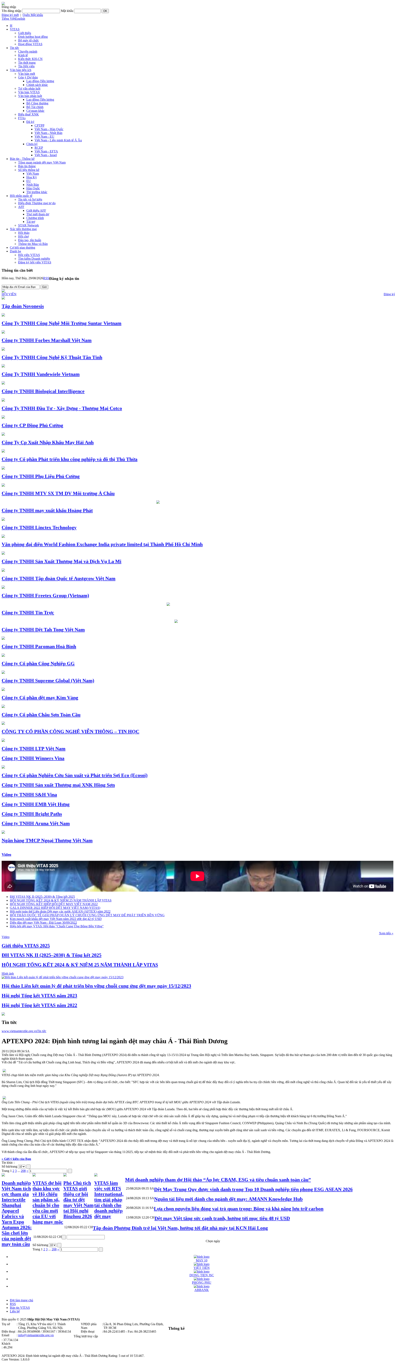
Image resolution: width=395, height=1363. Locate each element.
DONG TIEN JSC (201, 1275)
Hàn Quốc (33, 188)
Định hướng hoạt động (33, 36)
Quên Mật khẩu (33, 15)
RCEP (39, 147)
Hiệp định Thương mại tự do (37, 203)
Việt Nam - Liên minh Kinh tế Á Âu (58, 140)
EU (28, 181)
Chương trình (35, 218)
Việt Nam (32, 173)
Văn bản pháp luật (30, 96)
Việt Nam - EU (44, 136)
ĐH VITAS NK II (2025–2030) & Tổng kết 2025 (42, 896)
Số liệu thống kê (28, 170)
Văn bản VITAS (29, 92)
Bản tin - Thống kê (22, 158)
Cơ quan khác (35, 110)
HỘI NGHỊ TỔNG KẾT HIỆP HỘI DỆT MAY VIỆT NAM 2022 (54, 904)
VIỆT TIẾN (202, 1268)
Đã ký (30, 121)
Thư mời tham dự (37, 214)
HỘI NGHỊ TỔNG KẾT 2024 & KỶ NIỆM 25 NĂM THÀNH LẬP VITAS (61, 900)
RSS (46, 278)
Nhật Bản (32, 184)
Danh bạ (15, 251)
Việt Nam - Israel (46, 155)
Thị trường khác (36, 192)
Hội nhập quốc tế (21, 195)
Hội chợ (23, 236)
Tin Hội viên (26, 66)
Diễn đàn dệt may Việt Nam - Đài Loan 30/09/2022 (43, 922)
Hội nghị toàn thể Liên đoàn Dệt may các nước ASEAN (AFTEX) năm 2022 (60, 911)
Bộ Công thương (37, 103)
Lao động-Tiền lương (40, 81)
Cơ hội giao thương (22, 247)
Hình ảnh (8, 973)
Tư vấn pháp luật (29, 88)
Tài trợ (30, 221)
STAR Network (28, 225)
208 (23, 1171)
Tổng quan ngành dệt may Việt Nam (42, 162)
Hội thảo (23, 232)
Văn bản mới (26, 73)
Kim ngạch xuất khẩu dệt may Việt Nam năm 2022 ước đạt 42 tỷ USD (56, 919)
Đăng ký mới (10, 15)
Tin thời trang (27, 62)
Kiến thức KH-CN (30, 59)
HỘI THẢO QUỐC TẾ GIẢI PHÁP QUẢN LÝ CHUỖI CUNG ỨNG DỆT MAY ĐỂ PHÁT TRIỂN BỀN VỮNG (87, 915)
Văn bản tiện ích (20, 70)
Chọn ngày (213, 1241)
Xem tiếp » (386, 933)
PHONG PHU (201, 1282)
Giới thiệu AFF (36, 210)
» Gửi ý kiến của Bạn (16, 1159)
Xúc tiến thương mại (23, 229)
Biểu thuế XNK (28, 114)
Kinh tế (23, 55)
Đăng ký (389, 294)
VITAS (15, 29)
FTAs (22, 118)
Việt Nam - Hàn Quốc (49, 129)
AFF (21, 207)
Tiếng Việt (8, 18)
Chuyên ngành (27, 51)
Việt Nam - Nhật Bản (48, 133)
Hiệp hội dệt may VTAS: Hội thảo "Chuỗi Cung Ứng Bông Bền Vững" (57, 926)
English (20, 18)
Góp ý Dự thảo (28, 77)
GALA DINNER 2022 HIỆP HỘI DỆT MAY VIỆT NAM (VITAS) (55, 907)
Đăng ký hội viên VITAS (34, 262)
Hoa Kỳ (31, 177)
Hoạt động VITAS (30, 44)
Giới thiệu (24, 33)
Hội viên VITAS (29, 255)
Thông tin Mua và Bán (33, 244)
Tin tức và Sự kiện (30, 199)
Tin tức (14, 48)
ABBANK (201, 1290)
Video (6, 854)
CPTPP (39, 125)
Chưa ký (32, 144)
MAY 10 (201, 1260)
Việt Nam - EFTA (46, 151)
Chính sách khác (37, 85)
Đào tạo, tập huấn (29, 240)
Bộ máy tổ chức (28, 40)
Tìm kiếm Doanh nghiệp (34, 258)
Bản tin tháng (27, 166)
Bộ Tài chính (34, 107)
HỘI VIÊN (9, 294)
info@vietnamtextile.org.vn (36, 1335)
